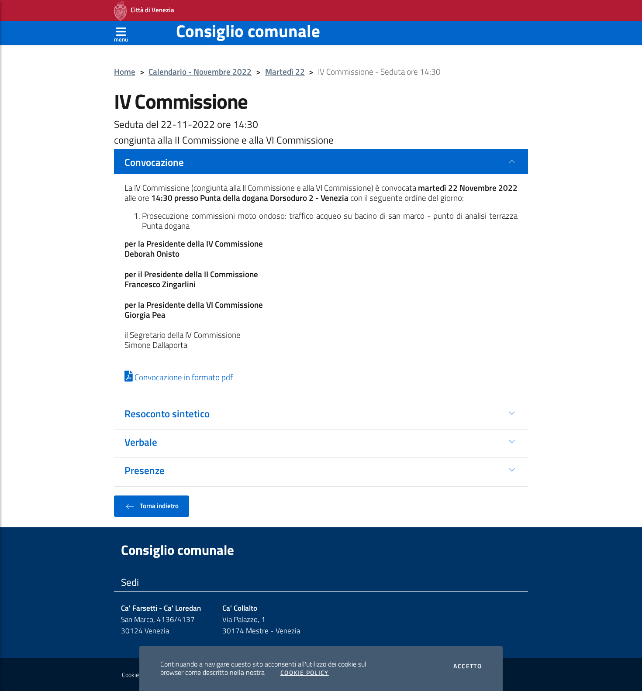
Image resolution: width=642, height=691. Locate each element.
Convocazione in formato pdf (183, 377)
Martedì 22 (285, 72)
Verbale (140, 442)
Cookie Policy (304, 673)
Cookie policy (138, 674)
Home (124, 72)
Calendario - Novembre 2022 (200, 72)
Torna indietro (158, 505)
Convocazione (154, 162)
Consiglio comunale (248, 31)
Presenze (144, 470)
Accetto (467, 666)
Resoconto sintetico (167, 413)
